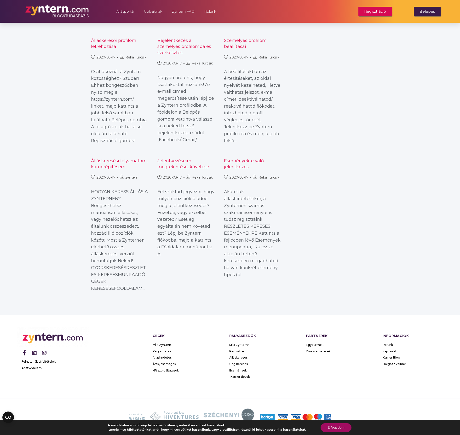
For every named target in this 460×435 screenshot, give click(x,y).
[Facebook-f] (24, 353)
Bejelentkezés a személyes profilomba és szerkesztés (184, 46)
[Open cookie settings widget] (8, 417)
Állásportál (125, 11)
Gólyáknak (153, 11)
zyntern (131, 177)
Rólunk (210, 11)
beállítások (231, 430)
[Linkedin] (34, 353)
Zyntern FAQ (183, 11)
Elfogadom (336, 427)
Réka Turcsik (135, 57)
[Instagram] (44, 353)
